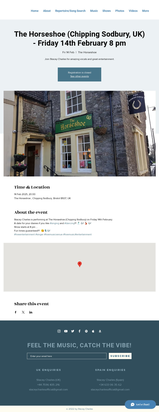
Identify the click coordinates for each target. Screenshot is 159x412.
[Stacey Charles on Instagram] (59, 331)
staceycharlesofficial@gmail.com (48, 389)
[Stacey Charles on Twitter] (73, 331)
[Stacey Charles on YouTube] (66, 331)
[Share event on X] (23, 312)
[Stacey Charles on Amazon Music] (100, 331)
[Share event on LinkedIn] (30, 312)
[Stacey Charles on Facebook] (79, 331)
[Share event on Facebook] (15, 312)
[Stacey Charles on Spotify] (86, 331)
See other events (79, 76)
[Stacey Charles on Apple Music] (93, 331)
